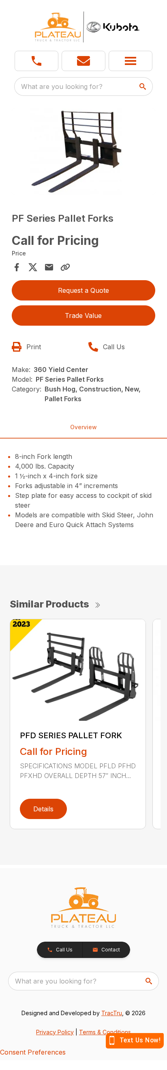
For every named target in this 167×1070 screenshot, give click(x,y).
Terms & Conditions (105, 1032)
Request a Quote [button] (83, 290)
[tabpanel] (84, 152)
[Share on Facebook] (16, 267)
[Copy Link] (65, 267)
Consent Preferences (33, 1052)
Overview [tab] (83, 427)
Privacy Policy (55, 1032)
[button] (36, 61)
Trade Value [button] (83, 315)
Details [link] (43, 809)
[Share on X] (33, 267)
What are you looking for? (62, 86)
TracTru (111, 1012)
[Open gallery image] (84, 151)
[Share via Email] (49, 267)
